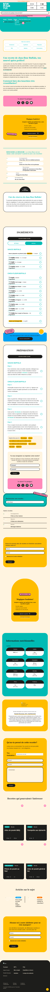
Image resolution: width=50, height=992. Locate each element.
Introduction (11, 44)
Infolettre (16, 973)
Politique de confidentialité (6, 984)
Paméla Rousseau (7, 973)
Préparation (39, 44)
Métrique (16, 243)
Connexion (37, 4)
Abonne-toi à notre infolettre (14, 556)
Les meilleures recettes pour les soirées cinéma (20, 440)
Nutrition (25, 48)
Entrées (20, 162)
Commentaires (39, 48)
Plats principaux (26, 167)
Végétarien (18, 446)
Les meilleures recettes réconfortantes (18, 443)
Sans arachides (32, 443)
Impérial (34, 243)
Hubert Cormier (6, 970)
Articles (39, 897)
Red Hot (29, 253)
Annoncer (5, 975)
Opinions (18, 897)
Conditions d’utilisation (23, 984)
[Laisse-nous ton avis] (47, 989)
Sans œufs (12, 446)
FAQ (12, 48)
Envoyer (11, 785)
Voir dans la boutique (33, 136)
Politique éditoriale (15, 984)
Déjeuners (13, 519)
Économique (24, 438)
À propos (5, 967)
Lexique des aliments (28, 973)
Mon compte (17, 970)
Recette (12, 826)
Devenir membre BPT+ (25, 338)
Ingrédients (25, 44)
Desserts (12, 524)
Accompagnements (23, 158)
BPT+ (15, 967)
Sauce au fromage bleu (15, 321)
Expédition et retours (28, 970)
